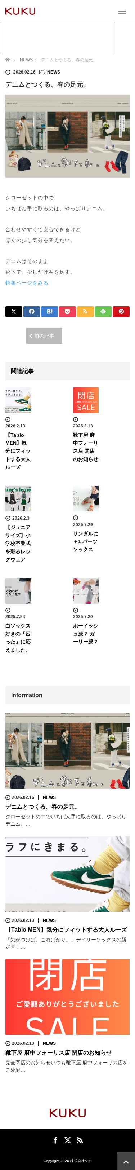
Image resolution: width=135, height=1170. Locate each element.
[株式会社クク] (20, 11)
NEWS (53, 72)
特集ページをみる (27, 283)
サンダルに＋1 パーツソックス (85, 542)
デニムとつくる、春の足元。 (42, 807)
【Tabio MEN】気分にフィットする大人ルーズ (18, 451)
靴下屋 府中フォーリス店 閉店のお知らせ (58, 1053)
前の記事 (44, 336)
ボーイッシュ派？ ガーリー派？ (85, 634)
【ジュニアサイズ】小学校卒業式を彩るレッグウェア (18, 543)
